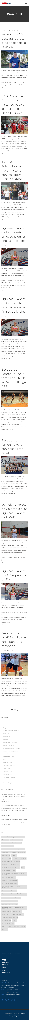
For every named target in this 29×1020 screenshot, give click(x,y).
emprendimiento (7, 861)
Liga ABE (14, 904)
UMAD (14, 920)
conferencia (21, 852)
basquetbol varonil (7, 846)
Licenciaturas (6, 904)
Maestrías (6, 754)
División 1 (15, 858)
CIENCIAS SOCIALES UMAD (11, 730)
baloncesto (5, 840)
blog (4, 728)
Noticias (5, 759)
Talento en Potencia (9, 765)
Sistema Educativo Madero (10, 917)
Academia (6, 725)
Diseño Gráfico (6, 858)
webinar (4, 929)
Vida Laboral (6, 780)
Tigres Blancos (7, 771)
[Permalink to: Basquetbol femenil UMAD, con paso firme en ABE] (3, 458)
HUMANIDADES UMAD (10, 742)
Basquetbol (18, 843)
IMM (22, 867)
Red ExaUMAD (7, 762)
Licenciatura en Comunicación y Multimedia (11, 887)
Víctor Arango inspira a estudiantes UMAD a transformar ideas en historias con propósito (14, 821)
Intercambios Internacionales (11, 748)
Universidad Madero (9, 777)
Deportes (6, 733)
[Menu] (26, 3)
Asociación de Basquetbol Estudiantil (13, 837)
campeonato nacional (8, 849)
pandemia (5, 914)
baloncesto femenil (16, 840)
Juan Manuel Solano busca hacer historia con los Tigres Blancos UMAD (12, 170)
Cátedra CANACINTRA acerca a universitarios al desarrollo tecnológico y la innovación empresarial (14, 796)
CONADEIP (13, 852)
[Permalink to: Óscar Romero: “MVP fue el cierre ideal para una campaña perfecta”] (3, 655)
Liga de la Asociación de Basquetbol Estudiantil (13, 907)
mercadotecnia (6, 911)
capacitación (20, 849)
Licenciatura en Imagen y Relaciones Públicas (12, 894)
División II (23, 858)
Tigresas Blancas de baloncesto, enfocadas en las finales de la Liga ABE (13, 236)
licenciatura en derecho (9, 890)
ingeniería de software (8, 870)
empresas (17, 861)
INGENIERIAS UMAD (9, 745)
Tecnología (6, 768)
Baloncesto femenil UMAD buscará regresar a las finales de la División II (13, 38)
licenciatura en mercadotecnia (11, 898)
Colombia (5, 852)
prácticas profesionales (16, 914)
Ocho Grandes (17, 911)
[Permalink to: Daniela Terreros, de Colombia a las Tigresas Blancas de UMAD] (3, 523)
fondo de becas (14, 864)
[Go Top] (26, 1016)
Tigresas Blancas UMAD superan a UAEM (13, 575)
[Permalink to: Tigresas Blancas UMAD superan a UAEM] (3, 585)
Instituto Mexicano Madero (10, 880)
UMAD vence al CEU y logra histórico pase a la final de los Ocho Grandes (12, 104)
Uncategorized (7, 774)
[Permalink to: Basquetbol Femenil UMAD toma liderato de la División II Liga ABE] (3, 392)
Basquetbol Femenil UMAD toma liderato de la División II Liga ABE (13, 378)
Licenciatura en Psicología (9, 901)
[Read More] (2, 87)
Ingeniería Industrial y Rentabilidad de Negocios (13, 874)
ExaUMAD (6, 739)
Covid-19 (14, 855)
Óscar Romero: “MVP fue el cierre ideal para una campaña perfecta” (14, 642)
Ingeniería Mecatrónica (8, 877)
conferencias (6, 855)
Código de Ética (17, 1016)
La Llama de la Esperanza (10, 751)
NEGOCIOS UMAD (8, 756)
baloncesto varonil (7, 843)
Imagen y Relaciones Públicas (10, 867)
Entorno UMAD (7, 736)
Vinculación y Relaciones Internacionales (15, 783)
